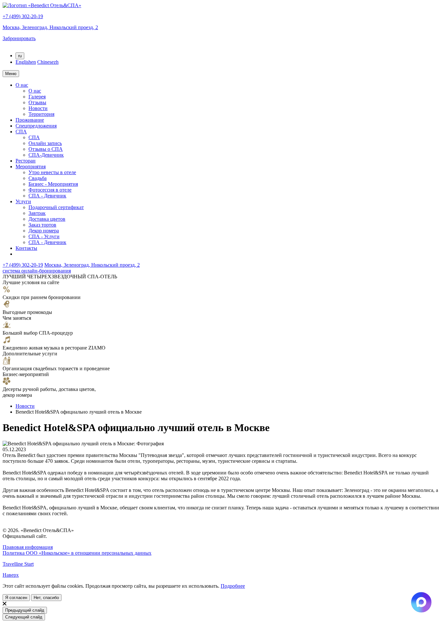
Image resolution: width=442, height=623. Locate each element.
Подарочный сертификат (56, 207)
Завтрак (37, 213)
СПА (21, 131)
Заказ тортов (42, 225)
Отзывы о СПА (45, 149)
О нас (22, 85)
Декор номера (43, 230)
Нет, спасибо (46, 597)
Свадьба (37, 178)
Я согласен (16, 597)
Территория (41, 114)
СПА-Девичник (46, 155)
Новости (38, 108)
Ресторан (26, 160)
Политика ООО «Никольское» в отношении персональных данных (77, 553)
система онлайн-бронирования (37, 270)
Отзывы (37, 102)
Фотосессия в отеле (50, 190)
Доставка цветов (46, 219)
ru (20, 55)
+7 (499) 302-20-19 (23, 16)
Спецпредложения (36, 125)
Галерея (37, 96)
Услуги (23, 201)
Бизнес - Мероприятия (53, 184)
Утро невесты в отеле (52, 172)
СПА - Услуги (44, 236)
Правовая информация (28, 547)
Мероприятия (31, 166)
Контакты (26, 248)
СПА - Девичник (47, 195)
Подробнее (233, 586)
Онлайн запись (45, 143)
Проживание (30, 120)
